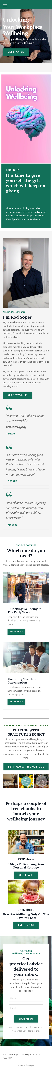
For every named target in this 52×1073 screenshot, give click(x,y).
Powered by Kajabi (26, 1065)
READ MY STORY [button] (17, 395)
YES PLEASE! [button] (26, 875)
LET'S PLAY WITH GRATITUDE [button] (26, 766)
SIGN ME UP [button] (26, 1018)
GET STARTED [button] (16, 51)
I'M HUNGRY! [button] (26, 925)
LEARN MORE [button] (16, 631)
